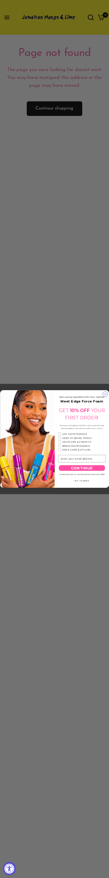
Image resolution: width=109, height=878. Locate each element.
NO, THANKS (82, 481)
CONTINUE (82, 468)
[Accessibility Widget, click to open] (9, 868)
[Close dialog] (105, 394)
